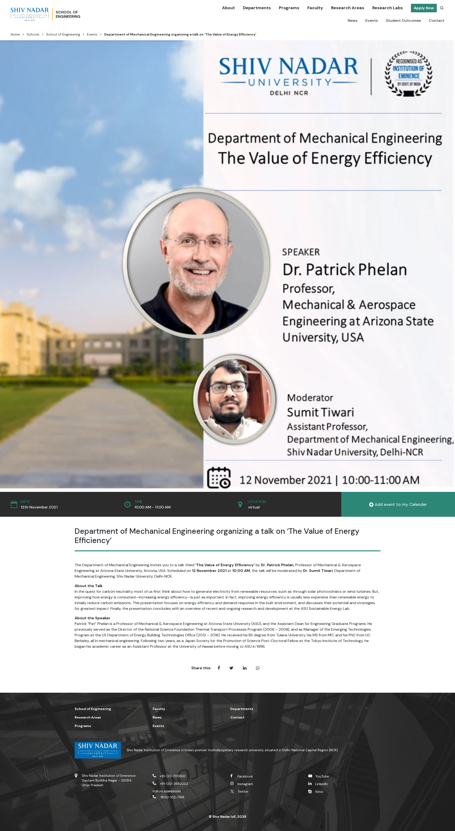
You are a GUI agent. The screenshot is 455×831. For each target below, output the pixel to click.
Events (371, 20)
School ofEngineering (68, 14)
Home (15, 34)
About (228, 8)
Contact (436, 20)
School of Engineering (63, 34)
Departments (257, 8)
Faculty (315, 8)
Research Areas (347, 8)
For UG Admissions (167, 791)
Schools (33, 34)
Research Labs (387, 8)
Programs (289, 8)
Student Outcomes (403, 20)
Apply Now (424, 7)
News (352, 20)
